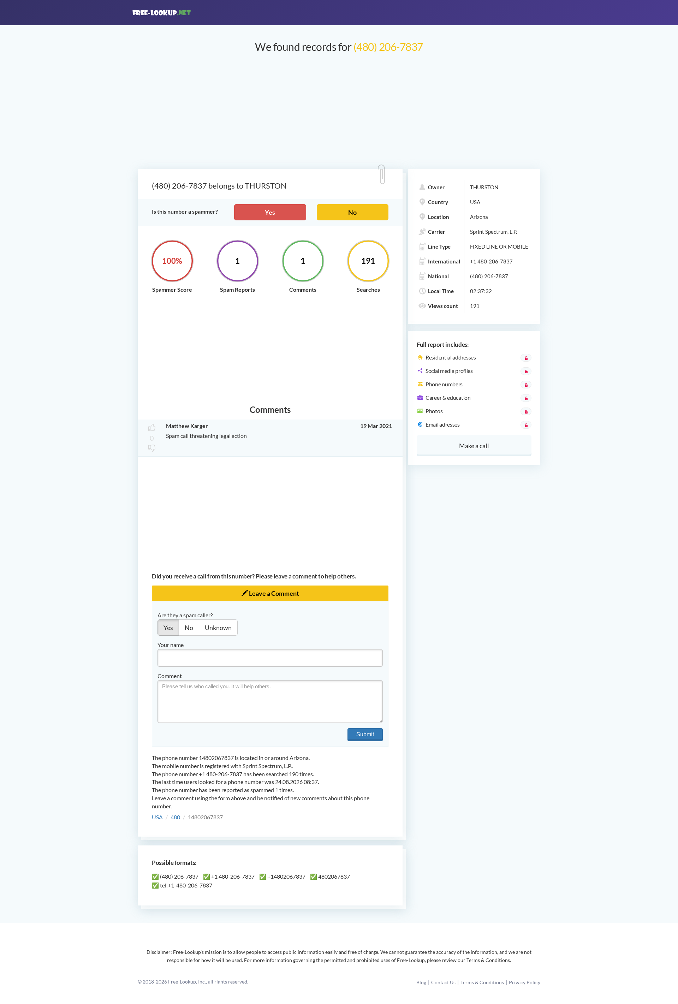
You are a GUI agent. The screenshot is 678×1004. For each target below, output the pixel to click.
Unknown (218, 627)
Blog (421, 982)
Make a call (474, 446)
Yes (270, 212)
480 (175, 817)
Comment (169, 675)
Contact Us (443, 982)
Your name (170, 644)
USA (157, 817)
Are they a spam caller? (185, 615)
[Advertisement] (339, 114)
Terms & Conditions (482, 982)
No (352, 212)
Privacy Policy (524, 982)
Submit (365, 734)
